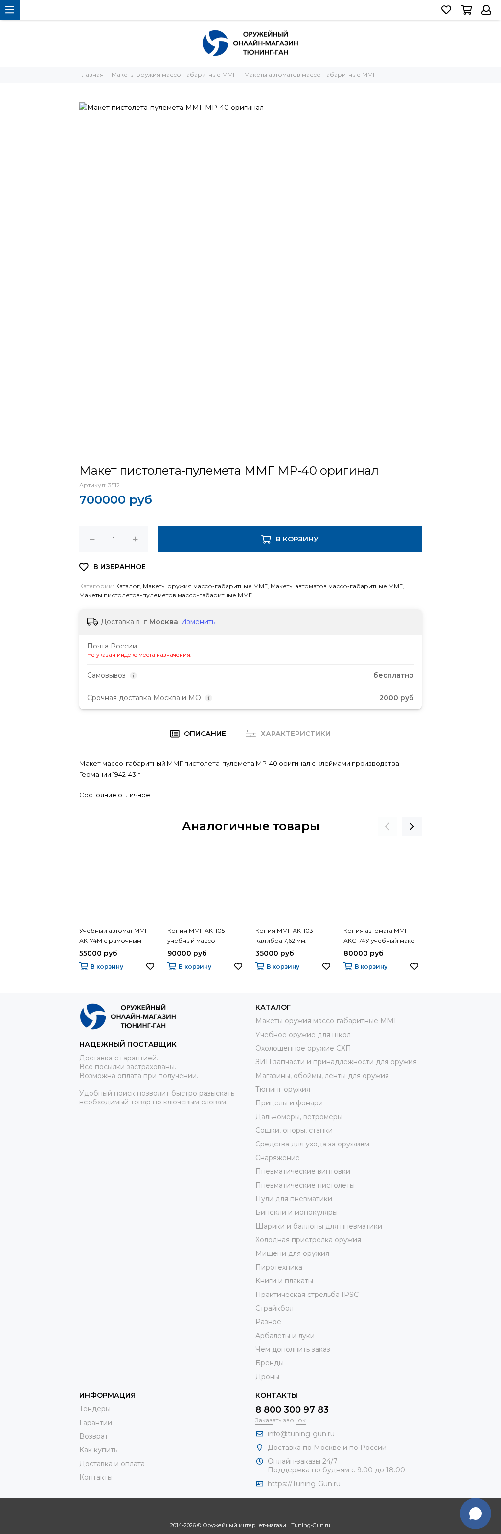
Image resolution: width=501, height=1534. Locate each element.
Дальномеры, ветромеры (298, 1116)
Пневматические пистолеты (305, 1185)
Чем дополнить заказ (292, 1349)
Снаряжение (277, 1157)
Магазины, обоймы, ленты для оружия (322, 1075)
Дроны (267, 1376)
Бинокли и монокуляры (296, 1212)
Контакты (96, 1477)
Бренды (269, 1363)
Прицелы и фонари (289, 1103)
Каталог (127, 586)
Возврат (93, 1436)
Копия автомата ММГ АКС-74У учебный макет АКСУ (380, 936)
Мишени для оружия (292, 1253)
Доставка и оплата (112, 1463)
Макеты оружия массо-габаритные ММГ (205, 586)
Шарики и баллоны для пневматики (318, 1226)
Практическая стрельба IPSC (307, 1294)
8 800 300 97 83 (292, 1409)
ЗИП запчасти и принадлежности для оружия (336, 1062)
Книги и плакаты (284, 1280)
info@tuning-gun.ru (301, 1433)
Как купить (98, 1450)
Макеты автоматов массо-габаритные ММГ (337, 586)
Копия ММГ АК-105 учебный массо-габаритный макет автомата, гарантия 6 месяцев (199, 936)
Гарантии (95, 1422)
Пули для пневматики (293, 1198)
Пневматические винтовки (302, 1171)
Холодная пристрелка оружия (308, 1239)
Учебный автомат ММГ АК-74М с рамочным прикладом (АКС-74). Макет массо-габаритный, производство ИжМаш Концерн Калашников (114, 936)
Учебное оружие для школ (303, 1034)
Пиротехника (278, 1267)
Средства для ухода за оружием (312, 1144)
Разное (268, 1322)
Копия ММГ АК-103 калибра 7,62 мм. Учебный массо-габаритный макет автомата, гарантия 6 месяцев (287, 936)
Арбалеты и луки (285, 1335)
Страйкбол (274, 1308)
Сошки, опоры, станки (294, 1130)
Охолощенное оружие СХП (303, 1048)
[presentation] (387, 826)
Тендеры (95, 1408)
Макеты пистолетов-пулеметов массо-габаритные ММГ (165, 595)
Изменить (198, 621)
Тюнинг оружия (282, 1089)
